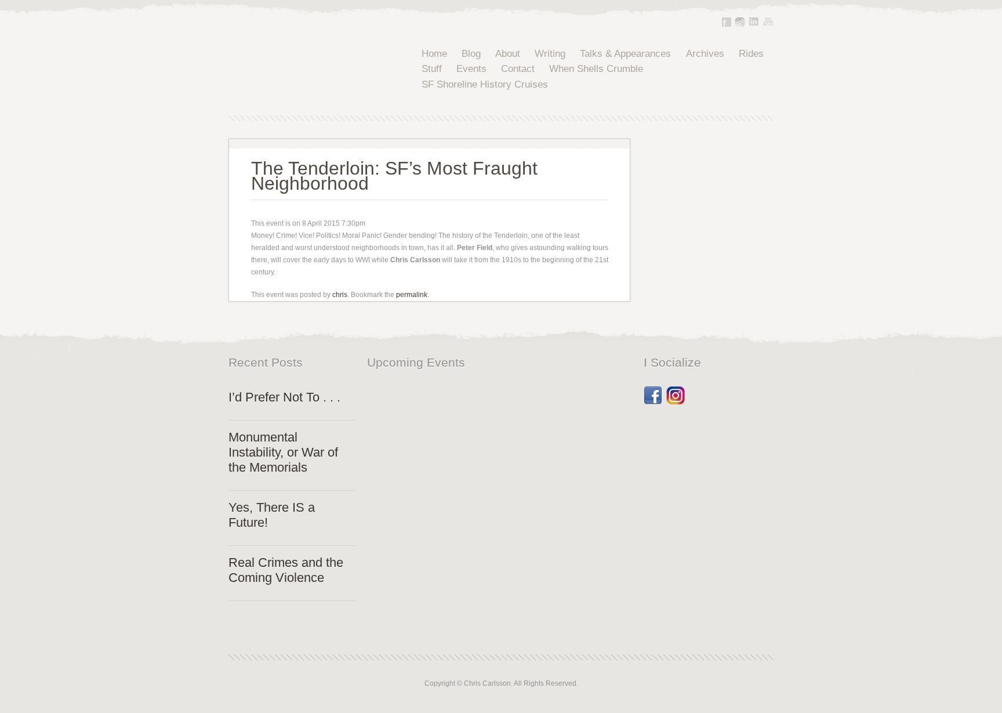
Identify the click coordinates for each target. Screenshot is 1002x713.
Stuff (432, 68)
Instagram (740, 22)
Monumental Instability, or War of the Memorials (283, 452)
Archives (705, 53)
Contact (518, 68)
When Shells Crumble (596, 68)
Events (471, 68)
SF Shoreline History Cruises (485, 84)
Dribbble (675, 392)
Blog (471, 53)
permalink (411, 295)
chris (339, 295)
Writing (550, 53)
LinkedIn (754, 21)
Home (434, 53)
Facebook (726, 22)
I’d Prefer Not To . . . (284, 397)
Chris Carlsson (306, 69)
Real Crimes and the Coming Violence (285, 570)
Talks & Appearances (625, 53)
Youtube (768, 21)
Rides (751, 53)
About (507, 53)
